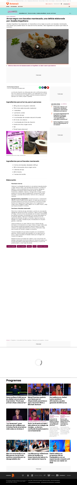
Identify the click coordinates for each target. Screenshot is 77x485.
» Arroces (46, 340)
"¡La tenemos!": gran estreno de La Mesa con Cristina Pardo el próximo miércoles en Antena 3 (16, 426)
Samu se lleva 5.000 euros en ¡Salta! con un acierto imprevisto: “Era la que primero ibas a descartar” (16, 400)
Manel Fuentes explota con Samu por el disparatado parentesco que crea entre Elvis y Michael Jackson (37, 400)
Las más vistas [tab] (55, 104)
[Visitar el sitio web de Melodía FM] (57, 475)
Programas (14, 6)
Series (7, 6)
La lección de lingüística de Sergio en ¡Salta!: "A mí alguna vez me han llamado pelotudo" (54, 422)
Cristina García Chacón (13, 86)
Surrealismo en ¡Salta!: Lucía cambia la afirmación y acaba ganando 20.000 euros (58, 400)
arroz (34, 246)
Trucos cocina (32, 13)
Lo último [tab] (64, 104)
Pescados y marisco (42, 246)
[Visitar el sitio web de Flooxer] (69, 475)
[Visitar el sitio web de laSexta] (28, 475)
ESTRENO (8, 421)
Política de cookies (46, 480)
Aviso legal (30, 480)
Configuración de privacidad (34, 482)
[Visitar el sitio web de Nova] (36, 475)
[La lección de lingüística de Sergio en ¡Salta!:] (55, 412)
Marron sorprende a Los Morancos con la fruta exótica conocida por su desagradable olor (15, 456)
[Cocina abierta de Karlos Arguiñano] (12, 14)
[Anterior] (6, 1)
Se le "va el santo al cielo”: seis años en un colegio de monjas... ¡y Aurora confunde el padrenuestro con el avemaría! (38, 427)
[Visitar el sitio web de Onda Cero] (49, 475)
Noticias (20, 6)
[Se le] (38, 415)
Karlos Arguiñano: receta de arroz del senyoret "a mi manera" (61, 123)
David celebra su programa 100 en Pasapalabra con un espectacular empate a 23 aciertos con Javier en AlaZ (60, 458)
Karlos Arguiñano (21, 246)
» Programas (13, 340)
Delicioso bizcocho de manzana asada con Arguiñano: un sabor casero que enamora (32, 65)
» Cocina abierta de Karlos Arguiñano (24, 340)
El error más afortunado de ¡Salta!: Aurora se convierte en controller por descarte (65, 422)
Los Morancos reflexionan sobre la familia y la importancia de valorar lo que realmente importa (38, 456)
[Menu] (69, 6)
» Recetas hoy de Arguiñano (38, 340)
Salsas (49, 13)
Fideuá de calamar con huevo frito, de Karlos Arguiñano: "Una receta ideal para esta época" (60, 109)
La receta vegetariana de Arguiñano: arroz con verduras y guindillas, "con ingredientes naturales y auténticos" (61, 116)
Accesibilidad (57, 482)
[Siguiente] (70, 1)
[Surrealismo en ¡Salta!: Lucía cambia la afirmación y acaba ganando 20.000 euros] (60, 390)
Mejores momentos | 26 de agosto (37, 421)
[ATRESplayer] (67, 4)
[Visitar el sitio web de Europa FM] (53, 475)
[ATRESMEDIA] (10, 475)
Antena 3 (8, 340)
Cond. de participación (55, 480)
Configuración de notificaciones (47, 482)
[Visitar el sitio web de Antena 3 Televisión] (24, 475)
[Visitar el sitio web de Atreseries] (45, 475)
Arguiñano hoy (23, 13)
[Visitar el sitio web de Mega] (40, 475)
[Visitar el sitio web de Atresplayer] (63, 475)
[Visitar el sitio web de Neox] (32, 475)
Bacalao (29, 246)
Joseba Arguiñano (41, 13)
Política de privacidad (37, 480)
